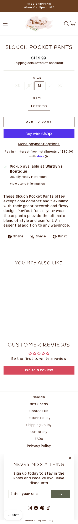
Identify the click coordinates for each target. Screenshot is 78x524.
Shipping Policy (39, 425)
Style (39, 98)
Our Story (39, 432)
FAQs (39, 439)
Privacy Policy (39, 446)
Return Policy (39, 418)
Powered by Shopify (39, 520)
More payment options (39, 144)
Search (39, 397)
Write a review (39, 370)
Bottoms (39, 106)
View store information (27, 183)
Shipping (20, 63)
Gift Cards (39, 404)
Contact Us (39, 411)
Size (39, 77)
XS (17, 86)
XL (60, 86)
